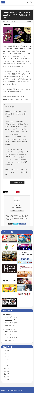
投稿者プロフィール (17, 210)
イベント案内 (8, 317)
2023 (5, 359)
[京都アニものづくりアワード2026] (24, 242)
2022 (5, 362)
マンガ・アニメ (12, 21)
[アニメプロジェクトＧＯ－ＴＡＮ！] (24, 290)
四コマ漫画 (8, 325)
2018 (5, 374)
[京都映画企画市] (24, 297)
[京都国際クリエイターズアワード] (9, 241)
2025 (5, 353)
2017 (5, 377)
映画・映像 (8, 340)
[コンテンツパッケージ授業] (9, 260)
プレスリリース (9, 323)
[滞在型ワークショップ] (9, 283)
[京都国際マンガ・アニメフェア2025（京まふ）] (9, 249)
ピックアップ (8, 320)
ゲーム (7, 334)
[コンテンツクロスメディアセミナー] (24, 256)
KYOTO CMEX (17, 205)
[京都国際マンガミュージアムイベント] (24, 276)
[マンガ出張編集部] (24, 283)
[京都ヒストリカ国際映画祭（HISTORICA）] (9, 272)
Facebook (22, 223)
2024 (5, 356)
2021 (5, 365)
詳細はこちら (18, 182)
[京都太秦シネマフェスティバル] (24, 263)
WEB (10, 223)
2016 (5, 379)
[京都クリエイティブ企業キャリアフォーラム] (9, 292)
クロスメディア (9, 331)
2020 (5, 368)
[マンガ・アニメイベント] (24, 249)
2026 (5, 350)
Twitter (15, 223)
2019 (5, 371)
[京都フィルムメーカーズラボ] (24, 270)
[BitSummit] (9, 306)
